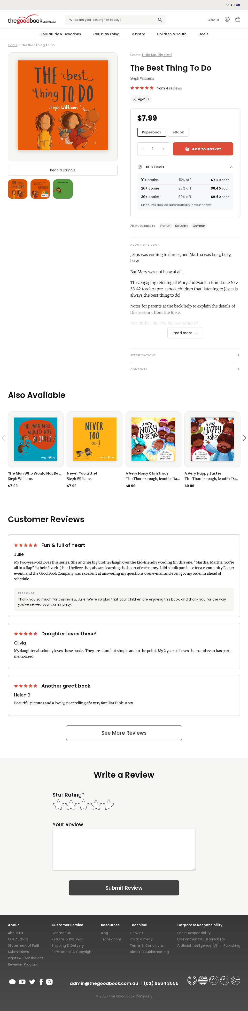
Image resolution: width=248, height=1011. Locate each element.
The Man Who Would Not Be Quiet (35, 473)
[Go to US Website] (203, 978)
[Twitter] (32, 981)
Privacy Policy (141, 939)
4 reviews (174, 88)
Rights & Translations (25, 958)
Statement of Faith (24, 945)
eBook (178, 132)
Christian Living (106, 34)
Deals (204, 34)
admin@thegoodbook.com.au (104, 983)
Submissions (18, 951)
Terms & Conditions (146, 945)
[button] (4, 449)
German (199, 226)
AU (232, 5)
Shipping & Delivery (68, 945)
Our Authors (18, 939)
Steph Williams (142, 78)
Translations (111, 939)
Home (13, 45)
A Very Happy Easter (203, 473)
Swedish (181, 226)
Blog (104, 932)
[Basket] (237, 20)
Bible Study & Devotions (60, 34)
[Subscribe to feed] (12, 981)
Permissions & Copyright (72, 951)
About (213, 20)
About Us (15, 932)
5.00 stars (142, 88)
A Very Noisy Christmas (147, 473)
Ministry (138, 34)
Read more (182, 332)
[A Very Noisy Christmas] (153, 439)
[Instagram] (49, 981)
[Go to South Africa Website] (235, 978)
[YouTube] (22, 981)
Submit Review (124, 887)
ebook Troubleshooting (149, 951)
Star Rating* (68, 794)
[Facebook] (41, 981)
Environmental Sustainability (201, 939)
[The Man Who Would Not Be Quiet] (35, 439)
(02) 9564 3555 (161, 983)
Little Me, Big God (157, 54)
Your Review (68, 824)
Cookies (136, 932)
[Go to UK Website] (192, 978)
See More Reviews (124, 732)
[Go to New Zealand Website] (225, 978)
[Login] (227, 20)
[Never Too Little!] (94, 439)
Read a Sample (63, 170)
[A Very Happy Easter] (212, 439)
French (165, 226)
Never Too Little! (82, 473)
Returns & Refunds (67, 939)
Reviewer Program (23, 964)
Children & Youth (171, 34)
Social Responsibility (194, 932)
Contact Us (61, 932)
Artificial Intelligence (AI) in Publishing (208, 945)
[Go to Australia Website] (214, 978)
